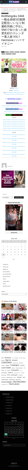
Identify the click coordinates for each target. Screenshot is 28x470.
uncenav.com (9, 410)
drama (13, 368)
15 (21, 249)
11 (7, 249)
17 (3, 252)
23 (24, 252)
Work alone (14, 384)
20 (14, 252)
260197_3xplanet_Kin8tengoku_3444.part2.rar (14, 121)
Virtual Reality (3, 384)
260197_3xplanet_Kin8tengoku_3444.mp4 (14, 111)
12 (11, 249)
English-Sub (5, 269)
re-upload (20, 375)
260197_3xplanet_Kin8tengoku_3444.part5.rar (14, 128)
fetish (2, 370)
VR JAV (4, 283)
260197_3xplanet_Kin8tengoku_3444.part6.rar (14, 130)
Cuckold (22, 365)
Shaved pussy (9, 377)
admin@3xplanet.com (14, 465)
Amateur (7, 51)
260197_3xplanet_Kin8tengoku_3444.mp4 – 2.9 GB (14, 105)
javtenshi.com (9, 408)
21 (18, 252)
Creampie (12, 51)
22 (21, 252)
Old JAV (4, 279)
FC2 (24, 368)
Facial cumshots (19, 368)
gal (5, 370)
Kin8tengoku (16, 90)
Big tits (8, 360)
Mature (10, 372)
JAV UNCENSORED (4, 8)
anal (13, 357)
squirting (11, 379)
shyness (15, 377)
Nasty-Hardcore (17, 372)
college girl (21, 362)
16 (24, 249)
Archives (3, 291)
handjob (8, 370)
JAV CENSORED (6, 271)
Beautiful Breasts (22, 357)
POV (8, 375)
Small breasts (4, 379)
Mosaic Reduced (6, 276)
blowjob (14, 360)
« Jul (13, 259)
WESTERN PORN (6, 286)
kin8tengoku (22, 51)
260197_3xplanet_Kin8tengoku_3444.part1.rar (14, 119)
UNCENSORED (8, 53)
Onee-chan (3, 375)
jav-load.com (9, 405)
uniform (14, 53)
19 (11, 252)
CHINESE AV (5, 264)
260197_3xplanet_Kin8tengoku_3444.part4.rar (14, 126)
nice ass (22, 372)
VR (7, 384)
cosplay (2, 365)
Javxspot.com (9, 402)
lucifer (8, 164)
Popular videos (6, 281)
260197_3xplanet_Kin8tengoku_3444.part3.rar (14, 124)
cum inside (17, 51)
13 (14, 249)
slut (24, 377)
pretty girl (14, 375)
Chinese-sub (15, 363)
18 (7, 252)
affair (2, 358)
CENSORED (6, 362)
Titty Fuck (18, 379)
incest (21, 370)
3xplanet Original (10, 397)
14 (18, 249)
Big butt (2, 360)
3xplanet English (9, 399)
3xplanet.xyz (9, 413)
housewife (15, 370)
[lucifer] (4, 165)
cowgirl (7, 365)
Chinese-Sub (5, 267)
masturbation (4, 372)
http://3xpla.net (10, 166)
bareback (16, 357)
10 (3, 249)
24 (3, 254)
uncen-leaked (6, 382)
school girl (3, 377)
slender (3, 53)
